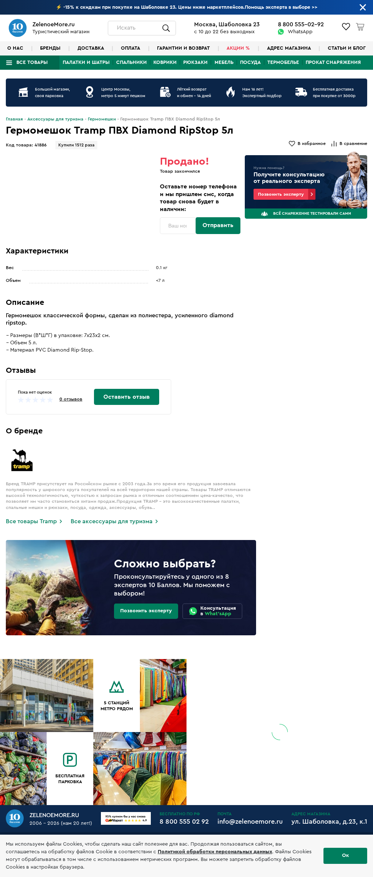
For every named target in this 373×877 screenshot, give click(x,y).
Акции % (238, 48)
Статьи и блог (347, 48)
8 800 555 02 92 (184, 821)
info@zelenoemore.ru (250, 821)
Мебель (224, 62)
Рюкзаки (195, 62)
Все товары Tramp (31, 521)
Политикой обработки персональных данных (215, 851)
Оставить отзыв (126, 397)
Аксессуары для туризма (55, 119)
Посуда (250, 62)
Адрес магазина (289, 48)
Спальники (131, 62)
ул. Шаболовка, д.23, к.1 (329, 821)
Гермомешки (102, 119)
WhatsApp (300, 31)
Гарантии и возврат (183, 48)
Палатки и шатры (86, 62)
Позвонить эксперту (281, 194)
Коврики (165, 62)
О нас (15, 48)
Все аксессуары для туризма (112, 521)
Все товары (32, 62)
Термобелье (283, 62)
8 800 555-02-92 (301, 24)
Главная (14, 119)
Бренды (50, 48)
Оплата (130, 48)
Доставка (91, 48)
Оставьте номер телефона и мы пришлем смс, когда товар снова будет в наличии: (198, 198)
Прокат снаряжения (333, 62)
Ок (345, 855)
